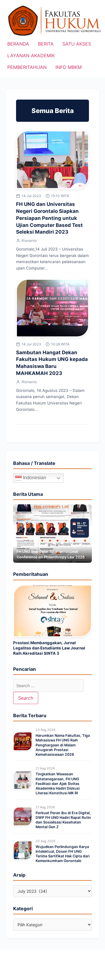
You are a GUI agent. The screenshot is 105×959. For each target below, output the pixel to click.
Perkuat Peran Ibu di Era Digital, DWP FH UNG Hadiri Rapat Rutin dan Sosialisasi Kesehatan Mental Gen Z (63, 820)
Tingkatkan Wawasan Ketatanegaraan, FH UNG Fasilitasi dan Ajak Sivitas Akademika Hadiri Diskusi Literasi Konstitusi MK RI (58, 783)
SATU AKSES (76, 44)
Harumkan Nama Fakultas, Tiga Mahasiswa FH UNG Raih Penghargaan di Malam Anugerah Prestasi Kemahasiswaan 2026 (63, 745)
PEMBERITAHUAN (27, 67)
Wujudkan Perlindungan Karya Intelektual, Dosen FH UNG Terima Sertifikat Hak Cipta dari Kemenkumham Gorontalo (63, 854)
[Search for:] (48, 685)
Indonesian (34, 477)
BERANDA (18, 44)
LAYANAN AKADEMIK (31, 55)
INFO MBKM (68, 67)
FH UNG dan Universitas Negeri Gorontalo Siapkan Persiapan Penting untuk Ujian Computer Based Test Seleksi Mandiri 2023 (49, 218)
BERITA (46, 44)
